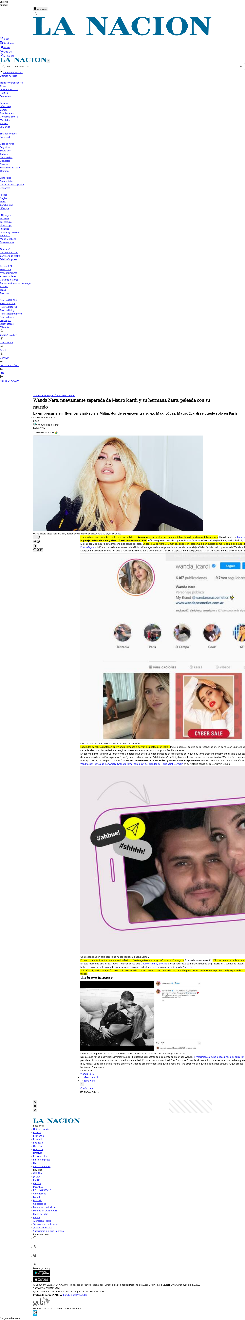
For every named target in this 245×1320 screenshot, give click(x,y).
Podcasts (5, 235)
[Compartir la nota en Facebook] (35, 550)
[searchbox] (121, 66)
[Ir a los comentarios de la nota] (38, 537)
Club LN (7, 51)
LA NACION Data (9, 89)
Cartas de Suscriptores (12, 184)
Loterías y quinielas (10, 232)
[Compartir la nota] (35, 541)
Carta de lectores (9, 279)
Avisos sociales (8, 276)
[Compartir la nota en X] (38, 550)
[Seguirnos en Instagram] (35, 1256)
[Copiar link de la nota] (35, 546)
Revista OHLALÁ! (8, 300)
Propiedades (7, 113)
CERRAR (4, 2)
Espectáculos (54, 395)
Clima (3, 86)
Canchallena (6, 205)
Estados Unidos (8, 133)
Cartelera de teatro (10, 255)
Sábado (4, 286)
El (87, 547)
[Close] (35, 1102)
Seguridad (5, 147)
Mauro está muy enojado (154, 963)
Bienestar (5, 160)
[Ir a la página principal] (122, 34)
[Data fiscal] (35, 1314)
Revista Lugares (8, 306)
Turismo (4, 218)
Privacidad (81, 1295)
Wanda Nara (87, 1073)
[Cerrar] (48, 61)
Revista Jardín (7, 317)
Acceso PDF (6, 266)
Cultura (4, 154)
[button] (122, 220)
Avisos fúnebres (8, 272)
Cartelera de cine (9, 252)
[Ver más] (82, 1084)
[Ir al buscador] (36, 14)
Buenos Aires (7, 143)
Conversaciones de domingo (15, 283)
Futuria (4, 103)
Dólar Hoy (5, 106)
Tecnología (6, 221)
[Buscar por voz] (241, 66)
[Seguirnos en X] (35, 1247)
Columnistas (6, 181)
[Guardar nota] (35, 537)
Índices (4, 123)
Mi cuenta (8, 55)
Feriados (4, 228)
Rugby (3, 198)
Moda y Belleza (8, 238)
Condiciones (69, 1295)
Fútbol (3, 194)
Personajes (68, 395)
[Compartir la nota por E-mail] (41, 550)
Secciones (8, 43)
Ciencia (4, 164)
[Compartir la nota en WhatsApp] (38, 541)
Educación (5, 150)
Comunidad (6, 157)
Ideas (3, 289)
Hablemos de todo (10, 167)
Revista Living (7, 310)
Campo (4, 109)
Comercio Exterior (9, 116)
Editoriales (5, 177)
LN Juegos (5, 215)
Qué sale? (5, 249)
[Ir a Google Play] (41, 1274)
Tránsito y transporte (11, 82)
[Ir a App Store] (41, 1281)
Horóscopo (6, 225)
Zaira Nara (89, 1080)
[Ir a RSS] (35, 1264)
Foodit (6, 47)
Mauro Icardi (91, 1077)
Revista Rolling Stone (11, 313)
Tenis (3, 201)
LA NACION (39, 395)
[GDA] (41, 1305)
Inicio (6, 38)
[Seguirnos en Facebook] (35, 1238)
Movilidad (5, 120)
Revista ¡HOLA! (7, 303)
